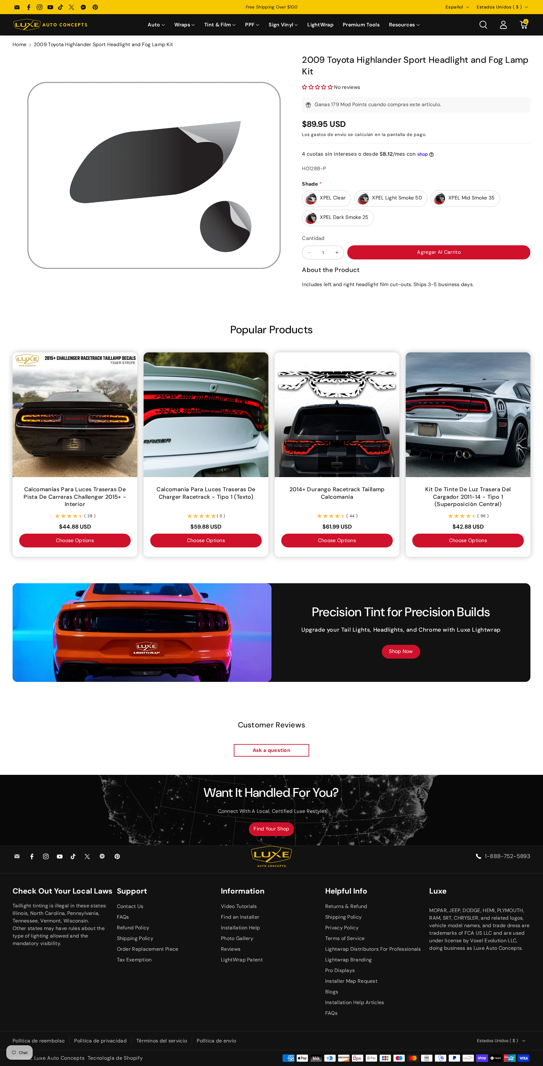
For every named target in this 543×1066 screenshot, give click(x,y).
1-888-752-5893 (507, 856)
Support (132, 891)
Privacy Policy (342, 927)
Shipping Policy (135, 938)
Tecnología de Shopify (115, 1058)
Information (243, 891)
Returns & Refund (346, 906)
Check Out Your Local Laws (62, 891)
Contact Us (130, 906)
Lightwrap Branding (348, 959)
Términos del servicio (161, 1040)
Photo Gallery (237, 938)
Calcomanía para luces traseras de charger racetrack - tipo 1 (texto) (205, 493)
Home (19, 44)
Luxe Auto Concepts (59, 1058)
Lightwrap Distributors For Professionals (373, 949)
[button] (156, 25)
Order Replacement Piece (147, 949)
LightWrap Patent (242, 959)
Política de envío (216, 1040)
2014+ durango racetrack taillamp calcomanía (337, 493)
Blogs (331, 991)
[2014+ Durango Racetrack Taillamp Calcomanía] (337, 414)
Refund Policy (133, 927)
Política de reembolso (38, 1040)
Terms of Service (345, 938)
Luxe (438, 891)
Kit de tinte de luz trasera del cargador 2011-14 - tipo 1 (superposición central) (468, 497)
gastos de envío (329, 134)
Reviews (230, 949)
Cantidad (313, 238)
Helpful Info (346, 891)
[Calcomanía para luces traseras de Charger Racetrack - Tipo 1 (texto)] (206, 414)
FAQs (123, 917)
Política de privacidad (100, 1040)
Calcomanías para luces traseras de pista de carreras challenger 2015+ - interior (75, 497)
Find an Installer (240, 917)
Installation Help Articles (354, 1002)
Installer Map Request (351, 981)
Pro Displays (340, 970)
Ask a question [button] (271, 750)
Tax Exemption (134, 959)
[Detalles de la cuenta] (503, 25)
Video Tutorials (239, 906)
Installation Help (240, 927)
